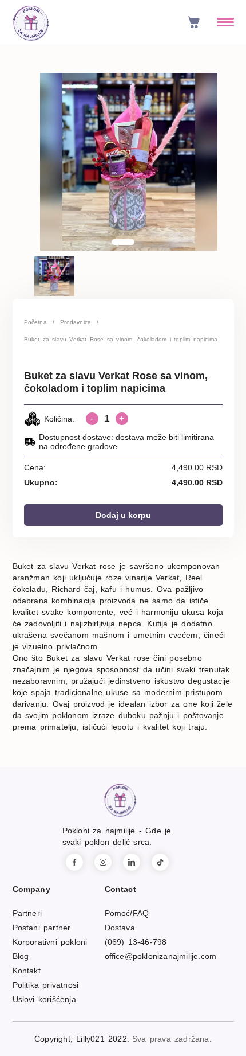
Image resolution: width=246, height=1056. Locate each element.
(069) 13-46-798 (136, 941)
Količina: (59, 418)
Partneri (27, 913)
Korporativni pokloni (50, 941)
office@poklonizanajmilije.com (161, 956)
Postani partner (42, 927)
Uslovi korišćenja (44, 999)
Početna (35, 322)
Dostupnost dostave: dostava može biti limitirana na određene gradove (126, 441)
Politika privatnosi (46, 984)
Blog (21, 956)
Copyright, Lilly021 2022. (81, 1038)
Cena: (35, 467)
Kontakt (27, 970)
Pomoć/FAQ (127, 913)
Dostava (120, 927)
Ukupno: (41, 482)
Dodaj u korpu (123, 515)
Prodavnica (75, 322)
